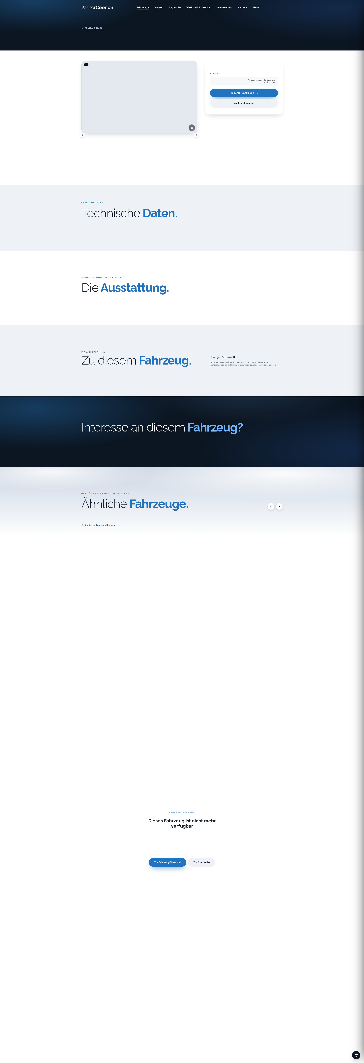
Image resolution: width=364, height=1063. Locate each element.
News (256, 7)
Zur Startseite (201, 862)
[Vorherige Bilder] (82, 135)
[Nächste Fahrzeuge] (279, 506)
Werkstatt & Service (198, 7)
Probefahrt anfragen (242, 93)
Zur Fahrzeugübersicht (167, 862)
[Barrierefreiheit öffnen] (356, 1055)
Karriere (242, 7)
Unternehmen (224, 7)
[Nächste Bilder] (196, 135)
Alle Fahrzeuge (93, 28)
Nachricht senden (244, 103)
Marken (159, 7)
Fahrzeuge (143, 7)
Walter (97, 7)
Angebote (175, 7)
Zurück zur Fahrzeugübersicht (100, 525)
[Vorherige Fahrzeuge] (271, 506)
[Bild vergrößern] (192, 127)
